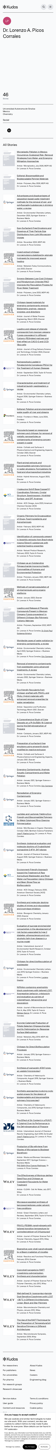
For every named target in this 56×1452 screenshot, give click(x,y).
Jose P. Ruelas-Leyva (25, 833)
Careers (33, 1375)
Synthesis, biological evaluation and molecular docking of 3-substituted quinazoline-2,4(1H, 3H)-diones (34, 846)
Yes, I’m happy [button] (30, 1447)
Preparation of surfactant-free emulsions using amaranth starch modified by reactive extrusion (33, 746)
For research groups (12, 1384)
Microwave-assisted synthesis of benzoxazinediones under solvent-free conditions (33, 1205)
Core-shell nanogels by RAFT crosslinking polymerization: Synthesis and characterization (32, 1273)
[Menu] (50, 7)
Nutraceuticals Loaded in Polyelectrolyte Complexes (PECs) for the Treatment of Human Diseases (34, 365)
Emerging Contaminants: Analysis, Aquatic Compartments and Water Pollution (33, 772)
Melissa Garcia (23, 1013)
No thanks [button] (44, 1447)
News (32, 1370)
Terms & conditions (39, 1398)
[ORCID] (9, 130)
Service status (9, 1398)
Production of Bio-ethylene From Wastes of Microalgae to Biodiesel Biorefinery (33, 1149)
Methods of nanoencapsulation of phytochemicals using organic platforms (33, 590)
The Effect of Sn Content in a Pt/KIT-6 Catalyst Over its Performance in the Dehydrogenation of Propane (34, 1123)
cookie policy (12, 1429)
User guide (8, 1403)
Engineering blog (38, 1379)
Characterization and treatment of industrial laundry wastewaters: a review (33, 386)
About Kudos (36, 1365)
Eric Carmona (47, 656)
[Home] (10, 7)
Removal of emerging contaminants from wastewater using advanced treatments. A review (34, 666)
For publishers (9, 1370)
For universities (10, 1375)
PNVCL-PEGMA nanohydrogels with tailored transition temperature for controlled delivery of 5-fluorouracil (34, 1228)
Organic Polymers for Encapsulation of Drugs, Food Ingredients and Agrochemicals (34, 519)
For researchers (10, 1365)
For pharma (8, 1379)
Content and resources (14, 1408)
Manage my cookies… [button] (13, 1447)
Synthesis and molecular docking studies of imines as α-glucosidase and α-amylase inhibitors (33, 905)
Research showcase (12, 1389)
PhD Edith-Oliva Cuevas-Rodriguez (31, 1165)
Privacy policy (36, 1403)
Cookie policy (36, 1408)
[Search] (43, 7)
